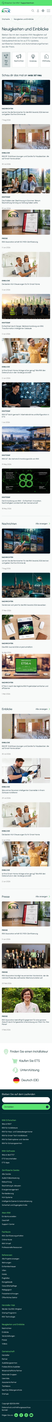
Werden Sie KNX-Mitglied (11, 1309)
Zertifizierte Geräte (10, 1170)
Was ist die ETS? (8, 1155)
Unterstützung (29, 1070)
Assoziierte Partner (9, 1382)
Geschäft (5, 1220)
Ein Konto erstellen (9, 1216)
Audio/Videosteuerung (10, 1178)
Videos (4, 1344)
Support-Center (8, 1224)
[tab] (19, 59)
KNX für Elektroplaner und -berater (15, 1139)
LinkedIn (16, 1415)
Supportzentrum (27, 3)
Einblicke (5, 1332)
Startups (5, 1394)
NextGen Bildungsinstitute (12, 1390)
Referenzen (7, 1255)
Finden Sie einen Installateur (29, 1051)
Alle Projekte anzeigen (10, 1259)
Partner (5, 1359)
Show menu (48, 11)
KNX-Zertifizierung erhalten (12, 1236)
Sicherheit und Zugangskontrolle (14, 1205)
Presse (4, 1340)
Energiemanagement (10, 1190)
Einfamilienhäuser (9, 1266)
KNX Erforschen (9, 1120)
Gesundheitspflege (9, 1286)
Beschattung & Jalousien (11, 1186)
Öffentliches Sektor (9, 1297)
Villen (4, 1270)
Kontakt (5, 1410)
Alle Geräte (6, 1174)
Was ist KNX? (7, 1124)
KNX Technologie (8, 1317)
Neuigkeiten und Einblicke (13, 1324)
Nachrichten (6, 1328)
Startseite (6, 19)
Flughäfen (6, 1278)
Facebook (21, 1415)
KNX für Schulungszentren (12, 1143)
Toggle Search (33, 11)
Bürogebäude (7, 1282)
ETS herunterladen (9, 1159)
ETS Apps (5, 1163)
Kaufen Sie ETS (29, 1060)
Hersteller (5, 1355)
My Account (38, 11)
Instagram (26, 1415)
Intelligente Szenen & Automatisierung (17, 1201)
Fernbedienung (8, 1193)
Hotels (4, 1274)
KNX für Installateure (10, 1128)
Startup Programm (9, 1313)
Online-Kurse (7, 1240)
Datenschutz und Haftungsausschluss (16, 1407)
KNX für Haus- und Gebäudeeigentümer (17, 1132)
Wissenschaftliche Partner (12, 1371)
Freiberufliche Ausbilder (11, 1367)
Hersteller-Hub (8, 1305)
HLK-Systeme (7, 1197)
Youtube (31, 1415)
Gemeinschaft (8, 1351)
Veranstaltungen (8, 1336)
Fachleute (6, 1232)
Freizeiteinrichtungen (10, 1294)
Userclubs (5, 1378)
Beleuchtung (7, 1182)
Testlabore (6, 1386)
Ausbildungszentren (9, 1363)
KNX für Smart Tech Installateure (14, 1136)
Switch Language (43, 11)
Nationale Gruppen (9, 1374)
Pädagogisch (7, 1290)
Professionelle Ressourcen (12, 1247)
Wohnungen (6, 1263)
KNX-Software (8, 1151)
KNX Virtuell (6, 1243)
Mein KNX (6, 1213)
